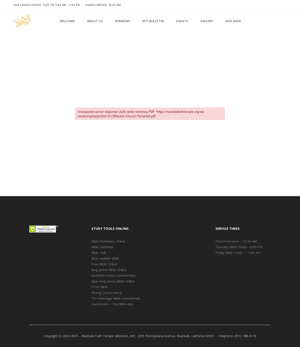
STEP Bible (99, 287)
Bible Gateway (102, 247)
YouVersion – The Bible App (112, 304)
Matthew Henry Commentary (113, 275)
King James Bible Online (109, 269)
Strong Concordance (106, 292)
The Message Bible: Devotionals (115, 298)
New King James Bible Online (113, 281)
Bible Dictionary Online (108, 241)
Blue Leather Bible (105, 258)
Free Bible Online (104, 264)
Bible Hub (98, 252)
